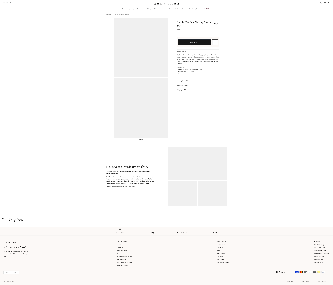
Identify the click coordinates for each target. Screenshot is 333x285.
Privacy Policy (290, 281)
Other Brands (157, 9)
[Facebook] (277, 272)
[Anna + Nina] (166, 3)
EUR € (14, 272)
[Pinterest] (282, 272)
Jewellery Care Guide (183, 81)
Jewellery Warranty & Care (124, 256)
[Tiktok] (284, 272)
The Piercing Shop (319, 248)
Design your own (319, 256)
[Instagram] (279, 272)
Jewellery (131, 9)
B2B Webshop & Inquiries (124, 262)
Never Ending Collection (321, 254)
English (7, 272)
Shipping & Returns (182, 85)
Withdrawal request (122, 265)
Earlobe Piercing (319, 245)
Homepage (108, 14)
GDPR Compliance (321, 281)
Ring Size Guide (121, 259)
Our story (220, 248)
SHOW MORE (141, 139)
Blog (218, 251)
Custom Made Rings (320, 251)
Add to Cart (194, 42)
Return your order (122, 251)
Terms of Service (305, 281)
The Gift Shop (207, 9)
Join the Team (221, 259)
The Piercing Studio (180, 9)
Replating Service (319, 259)
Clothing (148, 9)
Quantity (179, 29)
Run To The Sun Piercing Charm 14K (121, 14)
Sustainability (221, 254)
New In (124, 9)
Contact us (120, 248)
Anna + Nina (180, 19)
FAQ (118, 254)
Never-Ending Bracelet (194, 9)
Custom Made (168, 9)
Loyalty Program (222, 245)
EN (10, 3)
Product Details (181, 52)
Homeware (140, 9)
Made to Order (318, 262)
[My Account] (321, 3)
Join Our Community (223, 262)
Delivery (119, 245)
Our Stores (220, 256)
